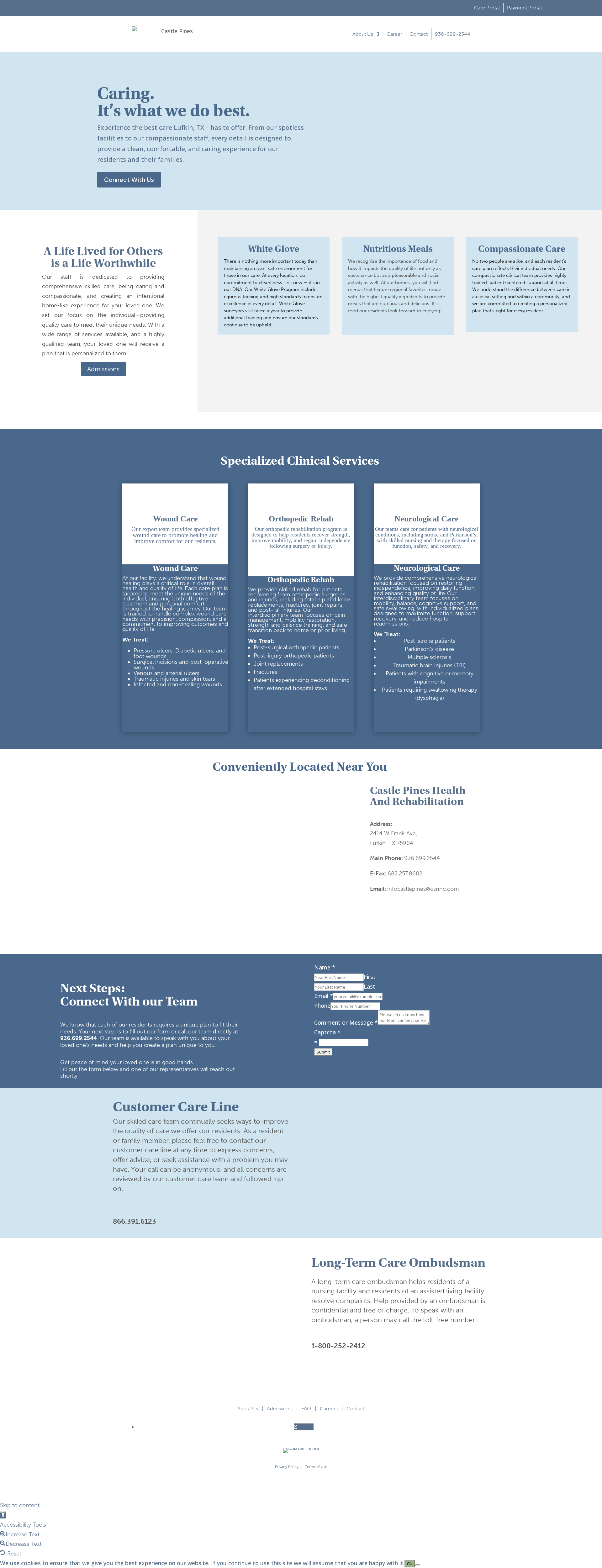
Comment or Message (346, 1022)
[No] (417, 1565)
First (370, 976)
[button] (3, 1515)
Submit (323, 1052)
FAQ (306, 1409)
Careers (329, 1409)
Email (323, 996)
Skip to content (20, 1505)
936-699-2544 (452, 34)
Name (324, 967)
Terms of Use (316, 1467)
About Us (362, 34)
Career (394, 34)
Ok (410, 1563)
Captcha (327, 1032)
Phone (322, 1005)
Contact (418, 34)
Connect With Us (129, 180)
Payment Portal (524, 8)
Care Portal (487, 8)
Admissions (103, 369)
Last (369, 986)
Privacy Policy (286, 1467)
